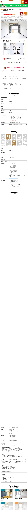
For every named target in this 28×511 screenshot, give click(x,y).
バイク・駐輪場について (13, 178)
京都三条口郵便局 (5, 467)
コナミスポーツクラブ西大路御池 (8, 470)
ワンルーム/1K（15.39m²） (19, 499)
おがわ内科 (4, 466)
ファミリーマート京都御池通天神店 (9, 445)
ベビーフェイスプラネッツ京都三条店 (9, 459)
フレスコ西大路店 (5, 447)
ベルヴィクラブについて (13, 120)
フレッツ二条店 (5, 450)
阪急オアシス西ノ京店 (6, 448)
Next (26, 29)
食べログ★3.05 (5, 456)
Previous (1, 29)
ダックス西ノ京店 (5, 449)
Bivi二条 (4, 451)
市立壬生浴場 (5, 468)
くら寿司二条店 (5, 455)
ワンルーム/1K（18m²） (5, 499)
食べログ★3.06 (5, 461)
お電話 (22, 14)
